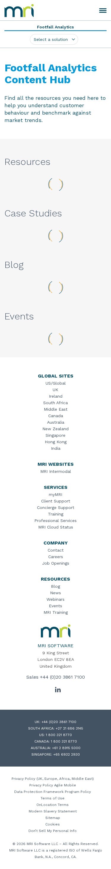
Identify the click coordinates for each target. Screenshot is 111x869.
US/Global (56, 383)
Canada (55, 415)
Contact (56, 550)
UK (55, 389)
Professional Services (55, 520)
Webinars (55, 599)
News (55, 592)
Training (55, 514)
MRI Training (56, 612)
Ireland (55, 396)
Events (55, 605)
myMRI (55, 494)
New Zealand (55, 428)
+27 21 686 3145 (69, 728)
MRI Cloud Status (55, 527)
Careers (55, 556)
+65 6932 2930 (66, 754)
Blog (55, 586)
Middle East (55, 409)
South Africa (55, 402)
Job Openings (55, 563)
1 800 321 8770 (59, 735)
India (55, 448)
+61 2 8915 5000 (66, 748)
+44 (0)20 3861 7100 (62, 677)
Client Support (55, 501)
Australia (55, 422)
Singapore (55, 435)
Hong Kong (56, 441)
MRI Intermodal (55, 471)
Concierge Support (55, 507)
